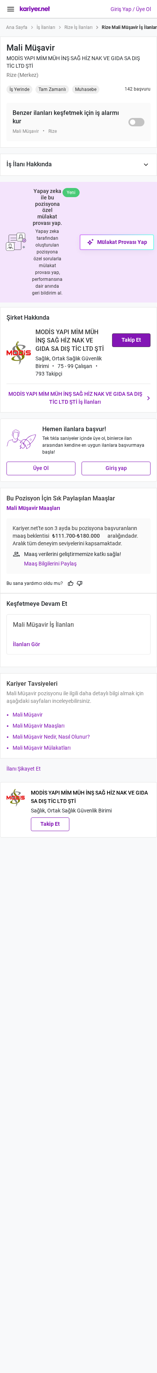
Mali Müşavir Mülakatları (41, 748)
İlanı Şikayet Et (23, 769)
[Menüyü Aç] (10, 9)
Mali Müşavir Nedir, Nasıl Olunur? (51, 737)
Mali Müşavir (28, 715)
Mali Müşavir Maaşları (33, 508)
